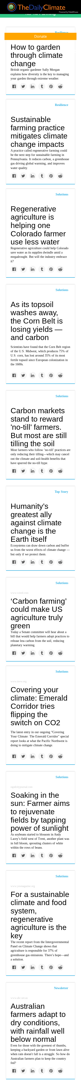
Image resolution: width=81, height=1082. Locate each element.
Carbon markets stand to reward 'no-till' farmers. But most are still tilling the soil (39, 427)
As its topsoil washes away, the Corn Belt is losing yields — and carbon (37, 321)
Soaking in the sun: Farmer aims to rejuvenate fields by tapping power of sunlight (40, 812)
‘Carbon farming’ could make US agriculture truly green (39, 613)
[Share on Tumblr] (41, 86)
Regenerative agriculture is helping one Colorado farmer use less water (38, 225)
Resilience (61, 105)
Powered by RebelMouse (68, 12)
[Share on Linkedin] (32, 86)
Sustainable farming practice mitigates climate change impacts (39, 131)
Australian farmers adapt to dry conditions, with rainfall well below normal (38, 1023)
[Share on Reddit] (60, 86)
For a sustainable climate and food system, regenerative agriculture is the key (40, 915)
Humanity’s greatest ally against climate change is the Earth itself (36, 523)
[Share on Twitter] (23, 86)
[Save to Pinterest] (50, 86)
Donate (40, 36)
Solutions (62, 194)
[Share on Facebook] (14, 86)
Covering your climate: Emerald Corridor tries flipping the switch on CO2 (39, 706)
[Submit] (74, 52)
